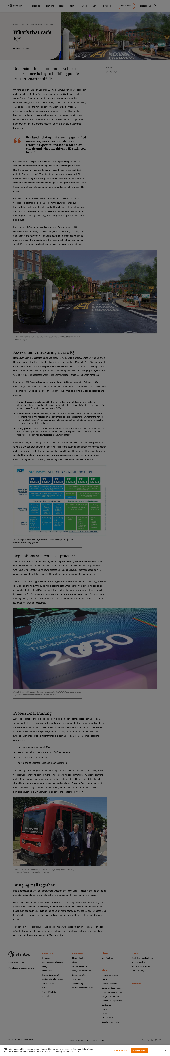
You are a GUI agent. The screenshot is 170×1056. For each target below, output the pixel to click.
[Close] (166, 1050)
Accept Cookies (139, 1050)
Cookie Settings (120, 1050)
